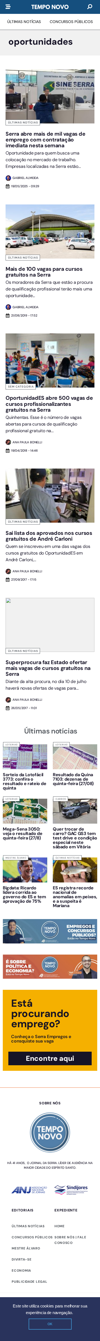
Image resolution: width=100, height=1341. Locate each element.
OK (50, 1324)
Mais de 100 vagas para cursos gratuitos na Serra (44, 271)
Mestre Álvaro (16, 857)
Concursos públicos (32, 1237)
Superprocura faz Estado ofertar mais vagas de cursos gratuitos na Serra (48, 668)
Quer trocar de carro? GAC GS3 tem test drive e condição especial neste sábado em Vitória (75, 838)
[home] (50, 7)
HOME (59, 1226)
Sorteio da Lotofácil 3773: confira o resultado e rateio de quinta (24, 781)
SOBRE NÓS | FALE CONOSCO (70, 1240)
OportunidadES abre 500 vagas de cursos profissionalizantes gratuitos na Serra (49, 403)
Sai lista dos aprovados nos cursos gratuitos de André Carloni (49, 536)
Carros (61, 799)
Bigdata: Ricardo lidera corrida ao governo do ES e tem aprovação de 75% (24, 894)
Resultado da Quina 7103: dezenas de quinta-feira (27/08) (73, 779)
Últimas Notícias (23, 122)
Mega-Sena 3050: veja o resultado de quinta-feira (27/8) (22, 833)
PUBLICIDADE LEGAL (29, 1281)
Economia (21, 1270)
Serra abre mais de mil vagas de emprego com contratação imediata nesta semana (46, 139)
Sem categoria (21, 386)
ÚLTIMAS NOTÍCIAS (28, 1226)
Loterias (12, 744)
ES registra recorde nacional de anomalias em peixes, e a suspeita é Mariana (75, 897)
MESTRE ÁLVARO (26, 1248)
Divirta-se (21, 1259)
